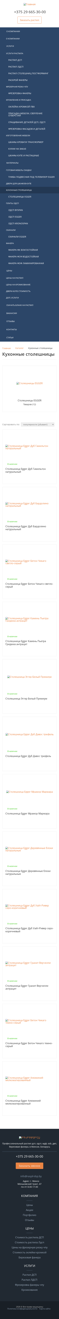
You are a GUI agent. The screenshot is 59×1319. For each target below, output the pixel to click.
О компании (13, 31)
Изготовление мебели (18, 135)
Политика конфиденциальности (22, 1308)
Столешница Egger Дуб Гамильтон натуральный (25, 470)
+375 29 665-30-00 (30, 11)
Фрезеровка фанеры (19, 93)
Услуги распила (14, 53)
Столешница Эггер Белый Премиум (26, 698)
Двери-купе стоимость (18, 291)
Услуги (10, 46)
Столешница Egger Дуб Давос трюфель (28, 756)
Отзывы (10, 321)
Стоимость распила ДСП (29, 1237)
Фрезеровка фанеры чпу (29, 1285)
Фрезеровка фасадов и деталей (26, 128)
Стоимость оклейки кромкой (29, 1252)
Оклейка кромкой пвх (21, 106)
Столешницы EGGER (19, 196)
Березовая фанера (30, 1257)
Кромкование (29, 1290)
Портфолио (29, 1215)
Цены (9, 270)
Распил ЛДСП (15, 66)
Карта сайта (44, 1308)
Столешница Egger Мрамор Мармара (27, 813)
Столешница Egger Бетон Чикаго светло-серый (29, 585)
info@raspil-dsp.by (31, 1176)
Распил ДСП (15, 60)
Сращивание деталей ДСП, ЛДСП (26, 122)
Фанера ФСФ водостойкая (23, 256)
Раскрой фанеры (18, 80)
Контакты (11, 329)
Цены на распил (14, 278)
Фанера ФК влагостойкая (23, 249)
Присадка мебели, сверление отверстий (25, 114)
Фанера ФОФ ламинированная (26, 263)
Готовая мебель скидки (18, 170)
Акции (29, 1210)
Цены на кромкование (18, 284)
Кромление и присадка (18, 100)
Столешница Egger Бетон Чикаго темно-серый (28, 1045)
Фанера (10, 243)
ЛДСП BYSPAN (15, 210)
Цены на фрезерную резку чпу (30, 1247)
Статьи (9, 337)
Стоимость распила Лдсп (29, 1242)
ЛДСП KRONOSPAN (18, 223)
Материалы (12, 162)
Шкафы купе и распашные (23, 155)
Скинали (11, 230)
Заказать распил (29, 20)
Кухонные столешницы (19, 190)
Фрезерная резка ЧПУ (17, 86)
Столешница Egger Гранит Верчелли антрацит (26, 987)
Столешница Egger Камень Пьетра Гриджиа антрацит (25, 643)
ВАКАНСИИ (11, 313)
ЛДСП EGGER (15, 216)
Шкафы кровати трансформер (25, 142)
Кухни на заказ (17, 148)
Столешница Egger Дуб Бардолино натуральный (25, 528)
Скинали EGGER (17, 236)
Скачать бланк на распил (19, 305)
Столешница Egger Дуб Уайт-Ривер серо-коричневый (29, 930)
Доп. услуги (12, 297)
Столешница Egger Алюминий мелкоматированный (23, 1102)
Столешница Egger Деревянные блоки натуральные (28, 873)
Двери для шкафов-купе (18, 183)
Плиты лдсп (12, 203)
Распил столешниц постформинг (28, 73)
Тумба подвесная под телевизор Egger (31, 176)
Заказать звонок (29, 1165)
